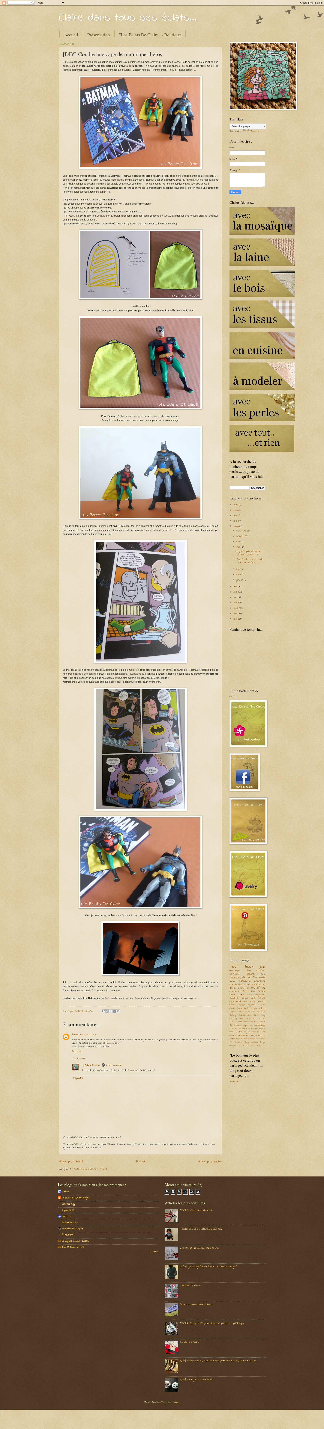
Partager (234, 1081)
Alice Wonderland (257, 1025)
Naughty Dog (236, 1018)
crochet (260, 971)
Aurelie (75, 1035)
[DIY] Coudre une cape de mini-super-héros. (249, 561)
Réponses (81, 1058)
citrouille (261, 988)
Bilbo (232, 1028)
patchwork (240, 984)
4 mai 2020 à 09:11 (114, 1065)
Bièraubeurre (249, 1038)
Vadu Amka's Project (72, 1228)
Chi (257, 1038)
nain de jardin (253, 1035)
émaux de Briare (239, 991)
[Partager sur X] (111, 1011)
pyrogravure (259, 981)
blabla (262, 977)
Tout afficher (154, 1251)
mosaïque (235, 971)
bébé (233, 981)
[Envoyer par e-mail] (104, 1011)
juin (238, 541)
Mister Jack (245, 994)
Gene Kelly (259, 1015)
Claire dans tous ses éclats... (128, 18)
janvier (240, 580)
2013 (235, 619)
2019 (235, 586)
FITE (253, 988)
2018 (235, 592)
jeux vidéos (259, 1008)
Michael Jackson (237, 1005)
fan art (246, 977)
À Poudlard (67, 1235)
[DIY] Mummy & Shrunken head (196, 1379)
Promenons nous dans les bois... (196, 1304)
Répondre (77, 1051)
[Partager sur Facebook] (114, 1011)
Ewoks (238, 1028)
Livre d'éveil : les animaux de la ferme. (199, 1248)
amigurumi (260, 994)
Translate (255, 131)
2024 (235, 510)
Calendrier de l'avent (190, 1285)
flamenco (241, 1035)
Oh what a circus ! (189, 1342)
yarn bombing (253, 984)
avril (238, 569)
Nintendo (248, 1008)
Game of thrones (250, 1028)
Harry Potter (258, 991)
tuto (262, 974)
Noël (231, 984)
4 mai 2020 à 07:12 (88, 1035)
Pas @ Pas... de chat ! (73, 1247)
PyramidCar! (68, 1210)
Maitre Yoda (255, 1045)
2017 (235, 597)
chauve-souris (236, 1021)
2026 (236, 505)
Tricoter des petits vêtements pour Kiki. (201, 1229)
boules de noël (257, 1032)
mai (238, 547)
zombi (245, 998)
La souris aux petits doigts (75, 1198)
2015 (236, 608)
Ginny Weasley (251, 1042)
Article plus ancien (210, 1161)
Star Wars (249, 1001)
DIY (255, 977)
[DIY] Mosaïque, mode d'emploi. (196, 1210)
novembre (241, 531)
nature (262, 998)
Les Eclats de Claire (90, 1065)
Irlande (262, 1028)
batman (261, 1005)
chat (248, 971)
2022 (236, 515)
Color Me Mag (68, 1204)
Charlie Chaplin (236, 1008)
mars (239, 574)
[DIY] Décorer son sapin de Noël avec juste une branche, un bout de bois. (218, 1360)
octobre (240, 536)
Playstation (251, 1018)
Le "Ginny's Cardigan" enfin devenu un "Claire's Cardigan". (209, 1266)
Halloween (235, 977)
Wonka (262, 1018)
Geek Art (66, 1216)
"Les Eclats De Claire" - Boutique (150, 35)
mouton (261, 1001)
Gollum (239, 1045)
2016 (235, 603)
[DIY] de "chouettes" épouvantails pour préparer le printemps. (212, 1323)
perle (263, 1035)
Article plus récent (71, 1161)
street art (243, 988)
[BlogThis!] (107, 1011)
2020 (235, 526)
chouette (234, 998)
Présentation (98, 35)
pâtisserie (244, 981)
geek (262, 967)
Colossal (65, 1191)
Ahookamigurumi (70, 1222)
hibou (232, 994)
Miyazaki (251, 1005)
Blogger (175, 1402)
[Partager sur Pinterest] (118, 1011)
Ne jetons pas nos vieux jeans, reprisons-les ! (248, 552)
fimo (253, 998)
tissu (249, 966)
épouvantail (235, 1001)
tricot (234, 966)
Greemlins (246, 1045)
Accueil (71, 35)
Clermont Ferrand (242, 974)
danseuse (248, 1021)
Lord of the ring (238, 1032)
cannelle (233, 1035)
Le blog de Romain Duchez (75, 1241)
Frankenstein (245, 1015)
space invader (236, 1038)
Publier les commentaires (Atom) (90, 1169)
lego (245, 1025)
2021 (235, 521)
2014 (235, 613)
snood (232, 1011)
